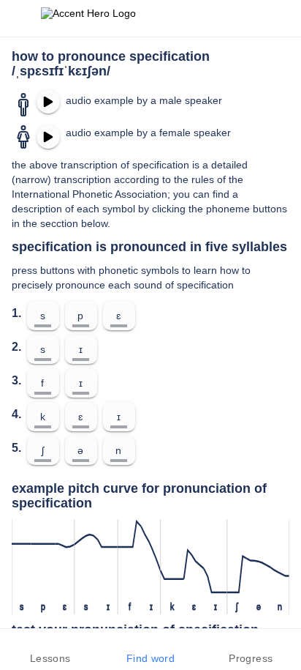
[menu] (20, 18)
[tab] (50, 649)
